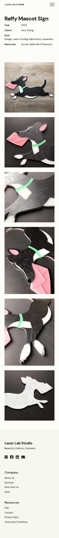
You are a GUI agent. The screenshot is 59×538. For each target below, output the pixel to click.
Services (9, 482)
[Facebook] (12, 457)
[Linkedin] (17, 457)
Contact (9, 512)
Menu (52, 4)
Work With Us (12, 487)
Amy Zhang (27, 30)
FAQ (7, 507)
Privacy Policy (12, 517)
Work (7, 491)
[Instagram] (6, 457)
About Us (9, 477)
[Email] (23, 457)
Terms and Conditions (16, 522)
